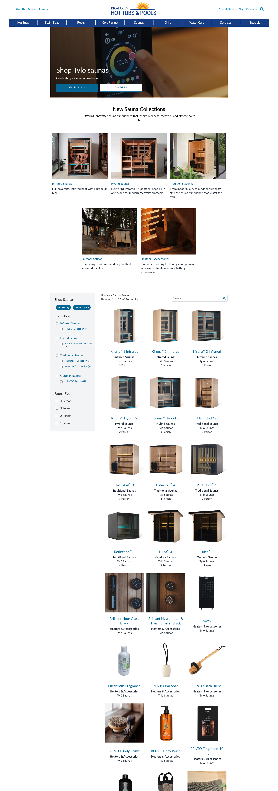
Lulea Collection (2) (75, 381)
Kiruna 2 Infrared (166, 351)
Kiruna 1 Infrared (124, 351)
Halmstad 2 (207, 418)
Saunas (139, 23)
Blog (241, 9)
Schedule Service (227, 9)
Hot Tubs (23, 23)
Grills (168, 23)
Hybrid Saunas (124, 423)
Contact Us (251, 9)
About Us (20, 9)
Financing (44, 9)
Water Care (196, 23)
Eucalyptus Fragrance (124, 686)
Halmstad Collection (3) (77, 361)
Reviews (32, 9)
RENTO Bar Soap (166, 686)
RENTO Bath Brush (207, 686)
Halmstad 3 (124, 485)
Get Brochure (77, 87)
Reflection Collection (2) (77, 366)
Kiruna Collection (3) (76, 329)
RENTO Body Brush (124, 751)
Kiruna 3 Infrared (207, 351)
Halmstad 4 (165, 485)
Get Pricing (121, 87)
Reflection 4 (124, 552)
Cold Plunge (110, 23)
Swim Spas (52, 23)
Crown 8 (207, 621)
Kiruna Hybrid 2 (124, 418)
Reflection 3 (207, 485)
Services (226, 23)
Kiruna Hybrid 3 (166, 418)
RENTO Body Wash (165, 751)
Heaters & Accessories (124, 629)
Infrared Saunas (124, 357)
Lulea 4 (207, 552)
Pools (81, 23)
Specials (254, 23)
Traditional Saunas (206, 423)
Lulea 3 (165, 552)
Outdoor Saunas (165, 557)
